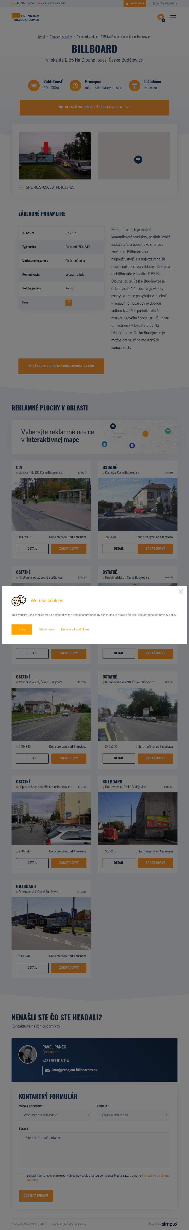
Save (21, 629)
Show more (46, 629)
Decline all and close (75, 629)
